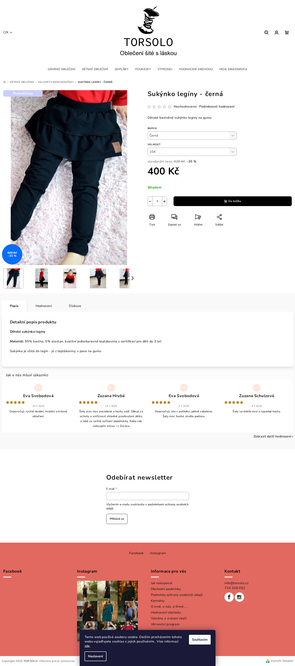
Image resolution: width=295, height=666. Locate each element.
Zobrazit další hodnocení (272, 436)
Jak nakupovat (162, 583)
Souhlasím (200, 639)
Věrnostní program (165, 624)
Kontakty (158, 601)
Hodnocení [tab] (44, 306)
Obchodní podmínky (166, 589)
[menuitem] (61, 69)
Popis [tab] (14, 306)
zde (87, 646)
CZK (6, 32)
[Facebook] (229, 597)
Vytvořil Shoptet (282, 661)
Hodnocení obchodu (166, 612)
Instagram (158, 553)
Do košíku (234, 201)
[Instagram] (239, 597)
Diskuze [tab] (75, 306)
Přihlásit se (117, 519)
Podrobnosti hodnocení (216, 106)
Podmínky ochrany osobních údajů (177, 595)
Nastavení (95, 656)
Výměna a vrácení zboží (169, 618)
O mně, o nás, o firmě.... (169, 606)
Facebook (136, 553)
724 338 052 (234, 588)
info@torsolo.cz (236, 583)
